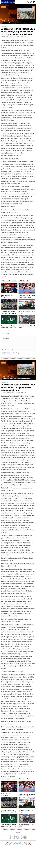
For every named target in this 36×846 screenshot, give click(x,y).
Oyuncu (14, 280)
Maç (9, 280)
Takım (28, 778)
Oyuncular (21, 778)
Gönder (6, 353)
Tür (27, 280)
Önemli (8, 778)
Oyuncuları (21, 280)
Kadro (3, 280)
